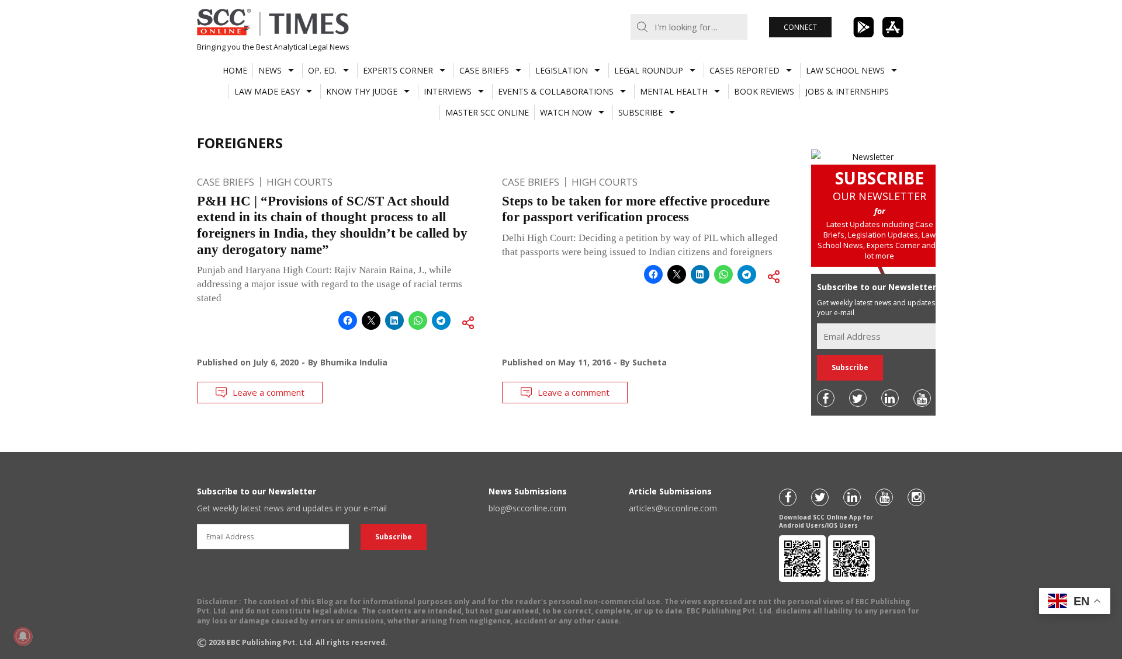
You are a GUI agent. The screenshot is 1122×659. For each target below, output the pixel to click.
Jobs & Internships (847, 91)
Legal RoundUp (648, 70)
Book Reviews (764, 91)
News (270, 70)
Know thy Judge (361, 91)
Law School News (845, 70)
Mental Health (674, 91)
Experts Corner (398, 70)
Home (235, 70)
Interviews (448, 91)
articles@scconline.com (673, 508)
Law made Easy (267, 91)
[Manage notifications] (22, 636)
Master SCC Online (487, 112)
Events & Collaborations (556, 91)
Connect (800, 27)
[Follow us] (825, 398)
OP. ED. (322, 70)
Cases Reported (744, 70)
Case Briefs (484, 70)
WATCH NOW (566, 112)
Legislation (561, 70)
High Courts (299, 182)
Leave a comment (268, 392)
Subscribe (640, 112)
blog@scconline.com (527, 508)
